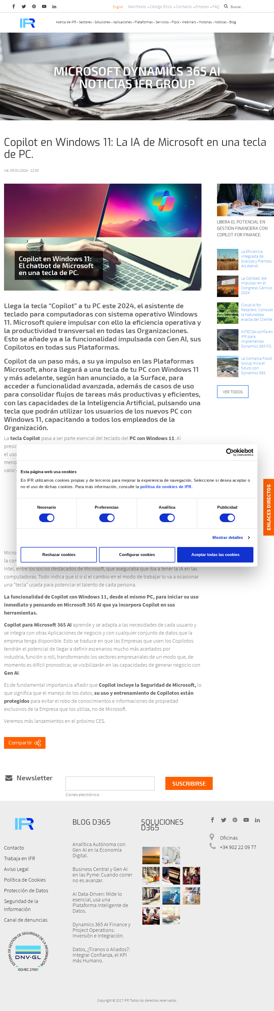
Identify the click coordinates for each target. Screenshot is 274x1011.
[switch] (107, 518)
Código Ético (161, 6)
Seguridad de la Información (21, 905)
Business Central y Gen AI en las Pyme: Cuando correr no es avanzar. (102, 874)
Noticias (221, 22)
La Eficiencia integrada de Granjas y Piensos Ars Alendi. (256, 258)
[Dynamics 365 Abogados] (171, 876)
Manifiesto (137, 6)
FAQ (215, 6)
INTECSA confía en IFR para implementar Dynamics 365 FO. (257, 338)
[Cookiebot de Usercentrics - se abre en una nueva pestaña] (230, 452)
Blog (232, 22)
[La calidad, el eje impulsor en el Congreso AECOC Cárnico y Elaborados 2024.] (227, 286)
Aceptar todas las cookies (215, 554)
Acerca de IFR (66, 22)
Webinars (189, 22)
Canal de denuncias (25, 919)
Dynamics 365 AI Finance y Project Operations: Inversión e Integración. (102, 929)
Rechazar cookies (58, 554)
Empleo (202, 6)
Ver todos (233, 391)
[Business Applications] (151, 916)
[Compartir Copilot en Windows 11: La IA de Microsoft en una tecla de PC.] (24, 743)
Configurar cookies (137, 554)
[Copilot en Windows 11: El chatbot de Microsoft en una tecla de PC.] (102, 237)
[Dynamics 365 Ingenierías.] (171, 896)
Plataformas (144, 22)
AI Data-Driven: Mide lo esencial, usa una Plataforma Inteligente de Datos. (100, 902)
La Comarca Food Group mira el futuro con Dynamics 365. (256, 365)
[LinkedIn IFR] (54, 6)
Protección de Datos (26, 890)
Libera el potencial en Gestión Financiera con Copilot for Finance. (242, 228)
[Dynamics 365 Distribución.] (151, 876)
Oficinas (229, 838)
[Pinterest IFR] (34, 6)
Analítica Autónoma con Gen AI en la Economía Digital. (99, 849)
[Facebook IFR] (13, 6)
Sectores (85, 22)
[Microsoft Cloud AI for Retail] (227, 313)
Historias (205, 22)
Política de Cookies (25, 879)
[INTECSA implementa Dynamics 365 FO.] (227, 339)
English (118, 7)
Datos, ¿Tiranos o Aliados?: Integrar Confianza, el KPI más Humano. (101, 954)
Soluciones (102, 22)
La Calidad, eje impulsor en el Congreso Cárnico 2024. (256, 285)
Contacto (184, 6)
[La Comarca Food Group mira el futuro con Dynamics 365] (227, 366)
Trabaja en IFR (19, 858)
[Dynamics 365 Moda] (151, 896)
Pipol (175, 22)
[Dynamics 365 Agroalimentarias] (151, 855)
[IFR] (24, 823)
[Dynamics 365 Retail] (191, 876)
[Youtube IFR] (44, 6)
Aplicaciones (122, 22)
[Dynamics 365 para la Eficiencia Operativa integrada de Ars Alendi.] (227, 259)
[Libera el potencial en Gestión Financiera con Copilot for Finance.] (245, 200)
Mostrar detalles (227, 537)
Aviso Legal (16, 869)
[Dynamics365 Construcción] (191, 896)
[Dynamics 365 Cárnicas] (171, 855)
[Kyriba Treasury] (171, 916)
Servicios (162, 22)
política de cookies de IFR (166, 486)
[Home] (27, 22)
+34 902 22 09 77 (238, 847)
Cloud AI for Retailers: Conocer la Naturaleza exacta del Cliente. (257, 312)
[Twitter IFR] (24, 6)
